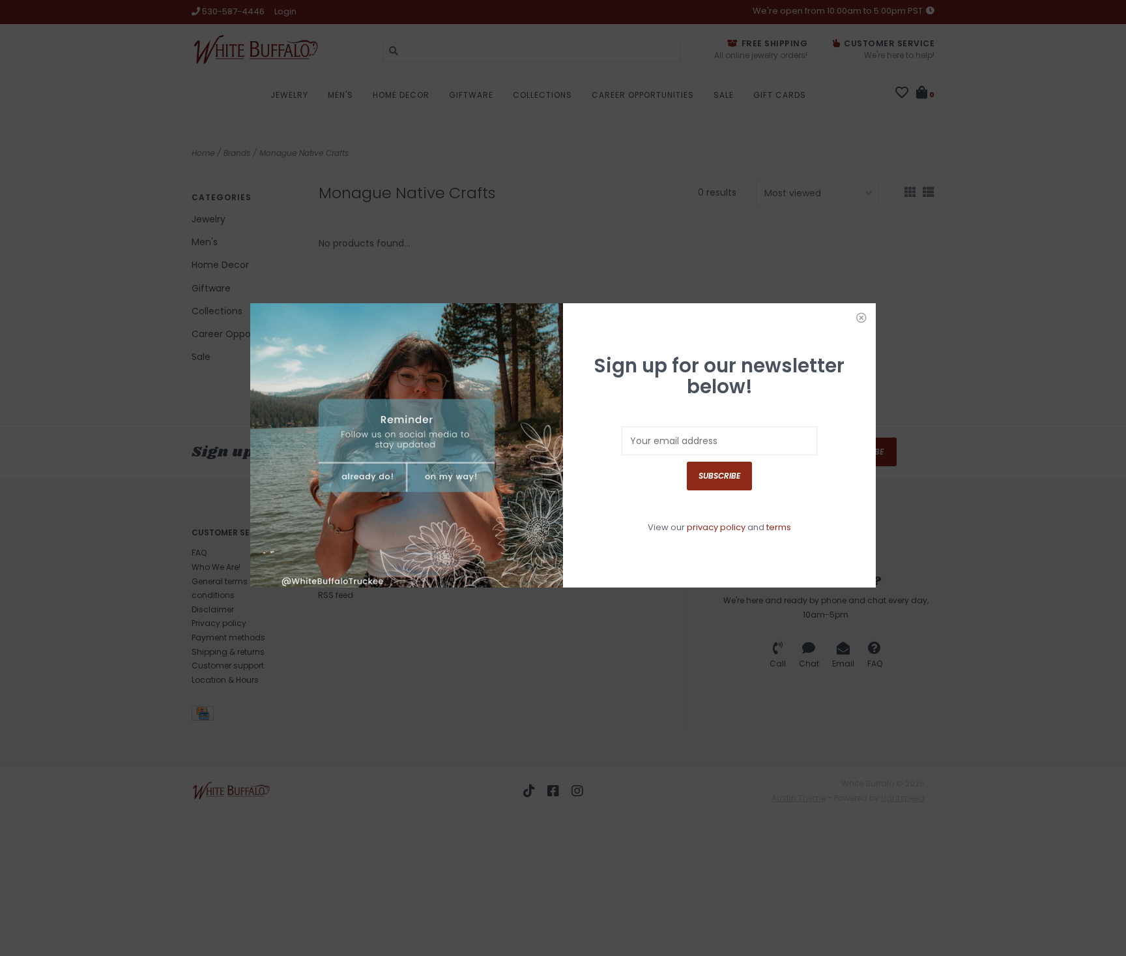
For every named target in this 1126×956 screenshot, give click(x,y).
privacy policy (716, 527)
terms (778, 527)
